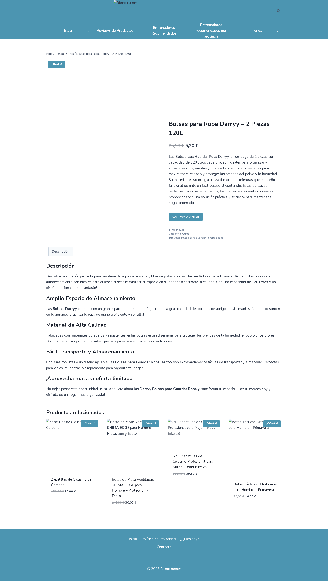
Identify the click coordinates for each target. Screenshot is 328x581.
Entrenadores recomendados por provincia (211, 30)
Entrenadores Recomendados (164, 30)
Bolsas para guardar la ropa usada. (202, 238)
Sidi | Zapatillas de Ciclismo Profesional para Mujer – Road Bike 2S (193, 462)
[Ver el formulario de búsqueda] (278, 11)
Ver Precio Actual (185, 217)
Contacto (164, 547)
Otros (185, 234)
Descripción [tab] (60, 251)
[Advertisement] (225, 91)
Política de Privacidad (158, 539)
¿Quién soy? (189, 539)
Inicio (133, 539)
